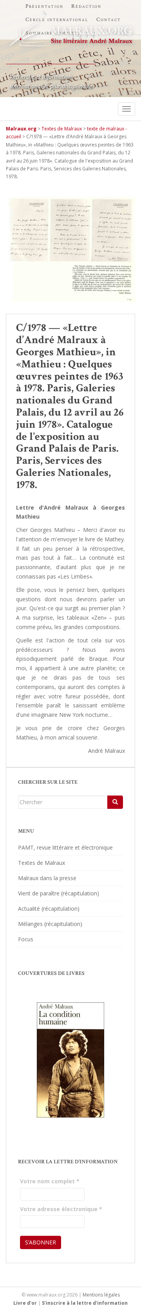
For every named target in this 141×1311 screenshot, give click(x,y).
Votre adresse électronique (61, 1209)
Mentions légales (101, 1294)
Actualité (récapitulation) (49, 908)
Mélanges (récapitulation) (50, 924)
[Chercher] (115, 802)
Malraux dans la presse (47, 878)
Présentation (44, 6)
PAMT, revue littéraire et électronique (65, 847)
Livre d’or (25, 1303)
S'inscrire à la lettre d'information (85, 1303)
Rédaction (86, 6)
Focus (25, 939)
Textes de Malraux (41, 862)
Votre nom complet (50, 1181)
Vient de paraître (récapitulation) (58, 893)
